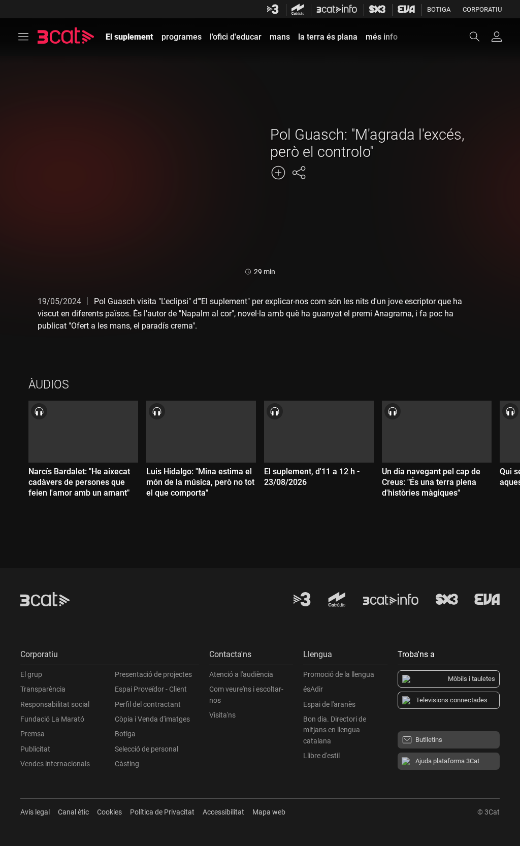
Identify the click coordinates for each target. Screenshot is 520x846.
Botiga (438, 9)
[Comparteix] (298, 173)
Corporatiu (482, 9)
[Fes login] (497, 36)
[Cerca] (479, 36)
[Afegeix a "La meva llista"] (278, 173)
